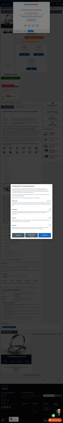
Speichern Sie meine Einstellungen (31, 235)
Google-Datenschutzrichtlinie (19, 195)
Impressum (37, 197)
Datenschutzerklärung (29, 197)
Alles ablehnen (18, 235)
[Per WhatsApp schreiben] (53, 415)
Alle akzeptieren (45, 235)
